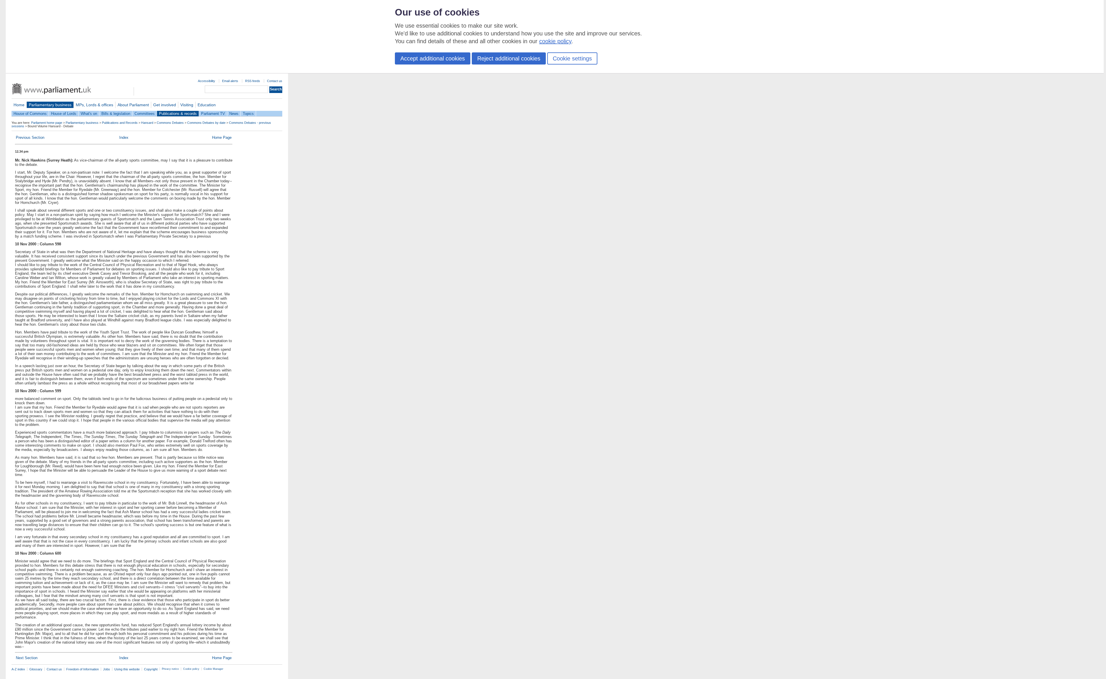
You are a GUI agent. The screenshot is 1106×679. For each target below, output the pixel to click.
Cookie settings (572, 58)
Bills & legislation (115, 113)
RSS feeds (252, 81)
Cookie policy (191, 668)
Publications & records (178, 113)
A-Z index (18, 669)
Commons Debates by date (206, 122)
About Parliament (133, 105)
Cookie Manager (213, 668)
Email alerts (230, 81)
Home (19, 105)
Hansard (147, 122)
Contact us (274, 81)
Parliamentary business (50, 105)
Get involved (164, 105)
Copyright (151, 669)
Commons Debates (170, 122)
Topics (248, 113)
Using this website (127, 669)
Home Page (222, 137)
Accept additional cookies (432, 58)
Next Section (26, 658)
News (233, 113)
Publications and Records (120, 122)
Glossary (35, 669)
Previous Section (30, 137)
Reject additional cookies (508, 58)
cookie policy (555, 41)
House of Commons (30, 113)
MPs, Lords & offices (94, 105)
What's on (89, 113)
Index (123, 137)
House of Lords (63, 113)
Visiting (186, 105)
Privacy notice (170, 668)
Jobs (106, 669)
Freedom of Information (82, 669)
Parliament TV (213, 113)
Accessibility (206, 81)
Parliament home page (46, 122)
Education (207, 105)
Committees (145, 113)
